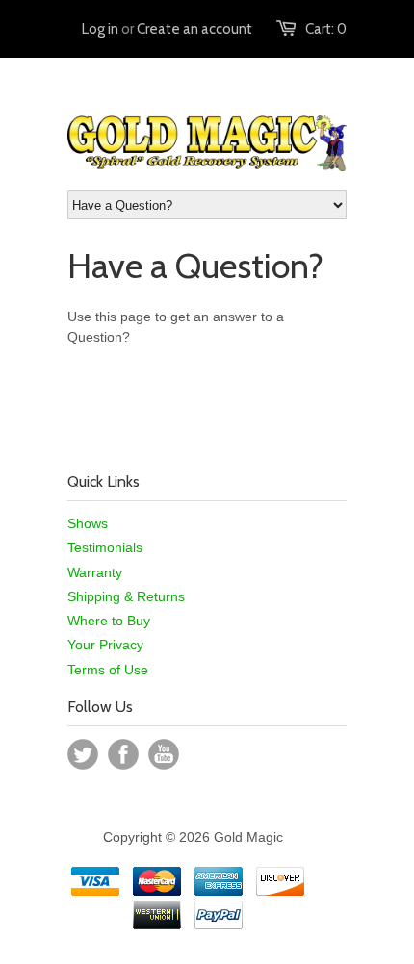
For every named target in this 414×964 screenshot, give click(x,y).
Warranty (94, 572)
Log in (100, 29)
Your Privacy (105, 644)
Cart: (326, 29)
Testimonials (104, 547)
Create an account (194, 29)
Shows (87, 523)
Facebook (123, 754)
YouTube (163, 754)
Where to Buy (108, 620)
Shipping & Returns (126, 596)
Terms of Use (107, 669)
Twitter (82, 754)
